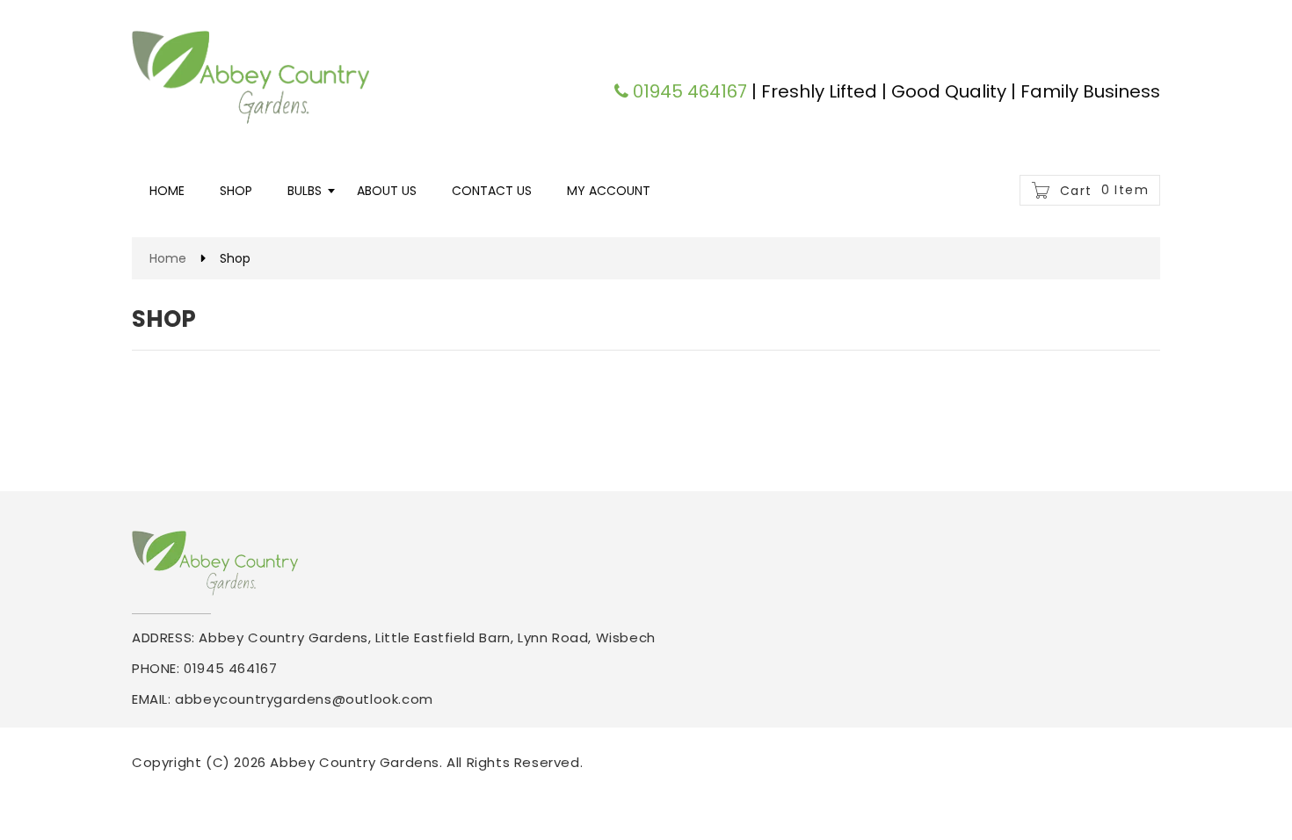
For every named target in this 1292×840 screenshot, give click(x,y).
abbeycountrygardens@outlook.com (304, 699)
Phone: (156, 668)
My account (608, 190)
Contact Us (492, 190)
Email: (151, 699)
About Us (387, 190)
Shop (236, 190)
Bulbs (304, 190)
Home (167, 190)
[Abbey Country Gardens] (250, 76)
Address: (163, 637)
